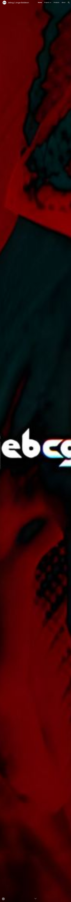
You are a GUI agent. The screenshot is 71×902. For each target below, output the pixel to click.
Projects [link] (46, 2)
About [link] (63, 2)
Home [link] (40, 2)
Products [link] (56, 2)
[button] (69, 2)
